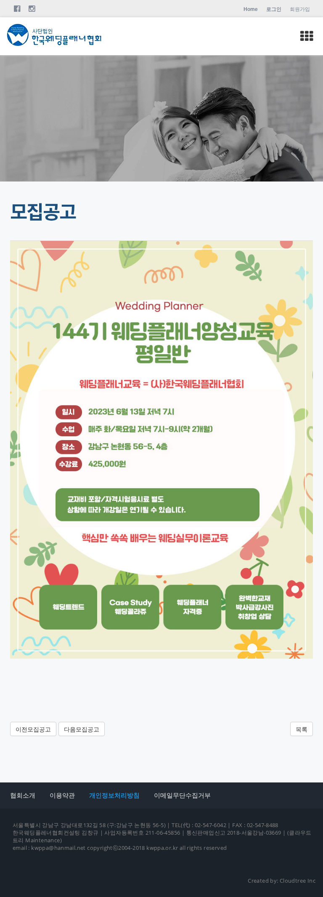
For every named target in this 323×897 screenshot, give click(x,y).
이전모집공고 (33, 729)
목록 (301, 729)
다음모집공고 (81, 729)
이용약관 (62, 795)
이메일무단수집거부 (182, 795)
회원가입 (300, 8)
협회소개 (22, 795)
